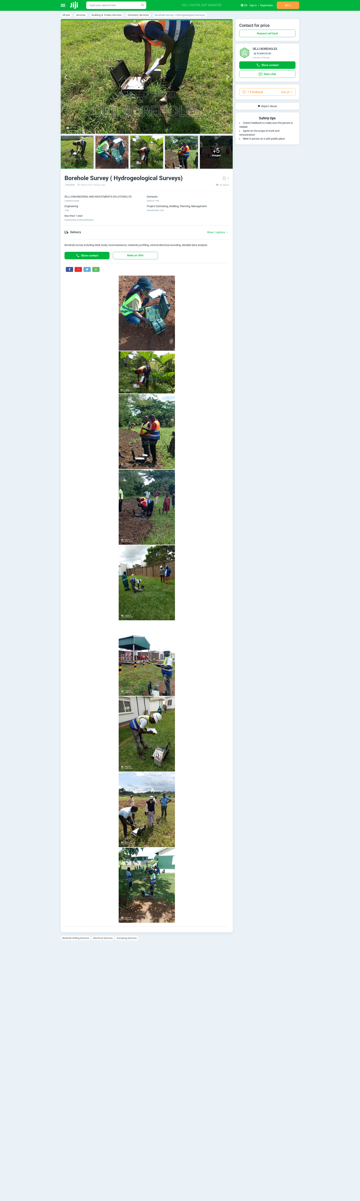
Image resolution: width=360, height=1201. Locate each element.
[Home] (74, 5)
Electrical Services (103, 938)
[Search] (142, 5)
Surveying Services (127, 938)
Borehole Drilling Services (75, 938)
